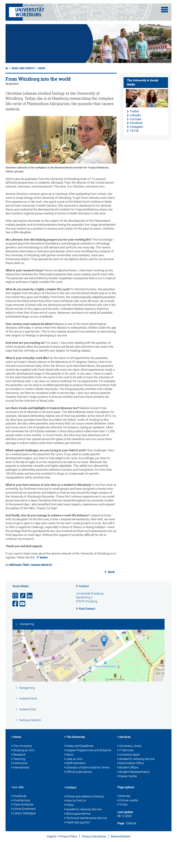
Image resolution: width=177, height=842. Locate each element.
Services (125, 737)
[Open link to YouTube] (23, 604)
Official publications (79, 772)
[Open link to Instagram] (15, 596)
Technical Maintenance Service (86, 818)
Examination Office (131, 763)
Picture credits (128, 800)
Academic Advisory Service (137, 759)
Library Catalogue (24, 813)
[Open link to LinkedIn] (30, 596)
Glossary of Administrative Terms (88, 767)
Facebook (136, 123)
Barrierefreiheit (120, 836)
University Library (130, 746)
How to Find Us (76, 800)
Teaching (19, 759)
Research (19, 754)
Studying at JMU (24, 750)
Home (17, 737)
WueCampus (21, 800)
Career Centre (128, 776)
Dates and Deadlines (79, 746)
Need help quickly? (78, 822)
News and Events (23, 68)
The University (22, 746)
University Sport (129, 754)
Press (70, 805)
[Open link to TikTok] (23, 596)
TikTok (134, 130)
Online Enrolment (24, 809)
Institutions (20, 763)
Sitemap (124, 796)
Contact (84, 586)
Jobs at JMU (74, 759)
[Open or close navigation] (164, 9)
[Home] (7, 68)
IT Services (126, 750)
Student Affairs (129, 767)
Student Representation (134, 772)
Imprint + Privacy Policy (62, 836)
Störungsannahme (78, 813)
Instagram (136, 126)
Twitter (134, 111)
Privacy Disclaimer (94, 836)
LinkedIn (135, 115)
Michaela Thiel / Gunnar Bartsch (30, 564)
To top (123, 804)
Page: (121, 823)
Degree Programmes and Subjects (88, 750)
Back (111, 572)
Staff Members (76, 763)
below (44, 557)
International (21, 767)
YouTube (135, 119)
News (41, 68)
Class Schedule (23, 804)
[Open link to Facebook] (15, 604)
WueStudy (20, 796)
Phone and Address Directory (85, 796)
